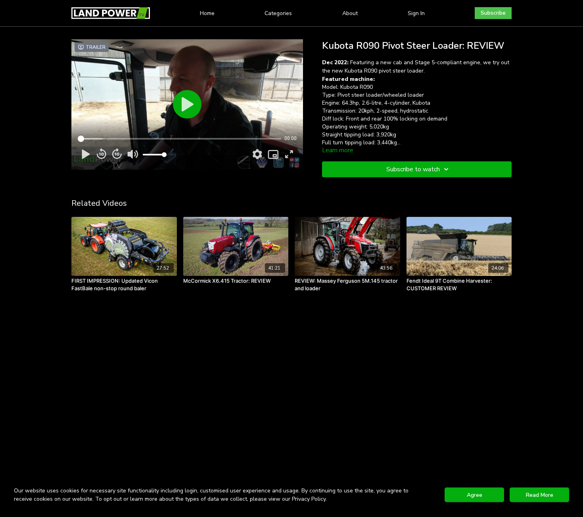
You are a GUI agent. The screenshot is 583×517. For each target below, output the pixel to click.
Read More (539, 495)
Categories (278, 13)
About (350, 13)
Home (207, 13)
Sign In (416, 13)
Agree (474, 495)
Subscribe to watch (413, 169)
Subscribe (493, 13)
